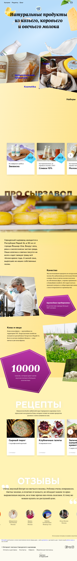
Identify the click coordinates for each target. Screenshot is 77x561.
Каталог (7, 2)
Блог (21, 2)
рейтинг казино (70, 540)
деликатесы (45, 540)
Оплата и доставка (10, 550)
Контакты (22, 550)
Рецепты (15, 2)
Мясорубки (4, 540)
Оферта (31, 550)
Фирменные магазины (45, 550)
